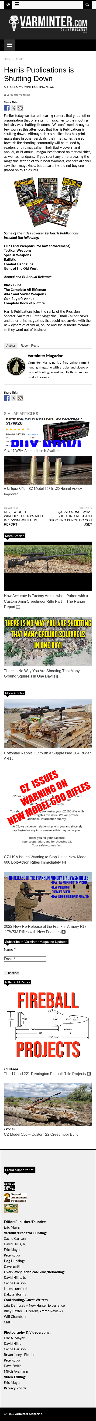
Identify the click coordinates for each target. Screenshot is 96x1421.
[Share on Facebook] (7, 108)
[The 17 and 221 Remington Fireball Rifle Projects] (48, 1026)
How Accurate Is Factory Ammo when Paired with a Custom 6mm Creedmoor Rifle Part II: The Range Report (46, 601)
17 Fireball (11, 1069)
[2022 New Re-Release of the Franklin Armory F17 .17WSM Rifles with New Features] (48, 896)
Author (10, 345)
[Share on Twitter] (13, 108)
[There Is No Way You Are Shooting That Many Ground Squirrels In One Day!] (48, 641)
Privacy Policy (15, 1388)
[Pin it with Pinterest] (27, 108)
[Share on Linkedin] (34, 108)
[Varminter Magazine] (48, 31)
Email (9, 959)
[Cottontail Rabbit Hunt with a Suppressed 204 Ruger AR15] (48, 723)
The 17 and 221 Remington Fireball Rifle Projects (45, 1074)
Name (10, 950)
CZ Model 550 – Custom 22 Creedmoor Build (41, 1134)
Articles (11, 87)
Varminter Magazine (45, 356)
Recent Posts (30, 345)
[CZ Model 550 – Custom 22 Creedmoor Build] (48, 1104)
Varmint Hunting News (36, 87)
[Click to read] (48, 432)
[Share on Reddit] (20, 108)
